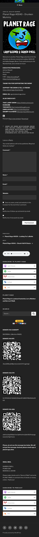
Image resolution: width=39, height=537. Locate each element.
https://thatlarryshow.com (25, 103)
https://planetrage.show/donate (13, 90)
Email (5, 184)
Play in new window (14, 119)
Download (25, 119)
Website (5, 193)
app (12, 126)
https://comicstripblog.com (11, 79)
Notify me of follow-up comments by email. (16, 211)
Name (5, 175)
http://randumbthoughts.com (20, 107)
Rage (26, 131)
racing (21, 131)
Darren (17, 11)
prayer (8, 131)
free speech (9, 129)
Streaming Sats (11, 132)
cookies (26, 128)
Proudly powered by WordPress (12, 532)
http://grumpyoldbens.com (25, 111)
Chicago (12, 128)
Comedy (19, 128)
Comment (6, 150)
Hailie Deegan (20, 129)
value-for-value (28, 132)
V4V (19, 132)
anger (7, 126)
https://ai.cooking (12, 77)
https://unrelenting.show (21, 109)
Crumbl (32, 128)
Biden (16, 126)
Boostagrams (24, 126)
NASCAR (29, 129)
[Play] (4, 116)
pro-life (14, 131)
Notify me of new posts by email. (13, 218)
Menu (20, 5)
